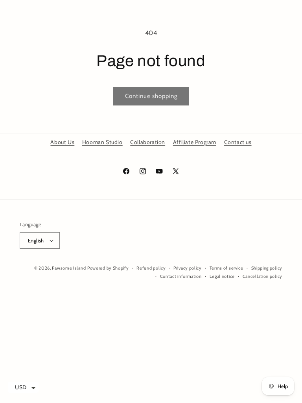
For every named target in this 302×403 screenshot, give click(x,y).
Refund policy (151, 268)
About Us (62, 142)
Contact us (238, 142)
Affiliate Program (194, 142)
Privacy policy (187, 268)
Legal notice (222, 276)
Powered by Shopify (108, 268)
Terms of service (226, 268)
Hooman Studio (102, 142)
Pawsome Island (69, 268)
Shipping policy (267, 268)
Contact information (181, 276)
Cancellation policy (262, 276)
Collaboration (147, 142)
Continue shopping (151, 96)
